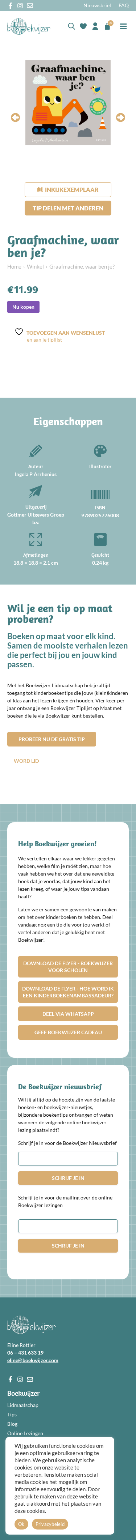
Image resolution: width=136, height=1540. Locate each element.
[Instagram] (20, 6)
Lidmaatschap (22, 1405)
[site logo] (28, 26)
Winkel (35, 266)
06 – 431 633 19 (25, 1352)
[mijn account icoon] (95, 26)
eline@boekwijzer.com (32, 1360)
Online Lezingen (25, 1433)
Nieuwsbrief (97, 5)
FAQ (124, 5)
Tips (12, 1414)
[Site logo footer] (31, 1325)
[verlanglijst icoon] (83, 26)
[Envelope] (30, 6)
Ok (21, 1524)
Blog (12, 1424)
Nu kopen (23, 307)
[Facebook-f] (10, 6)
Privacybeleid (50, 1524)
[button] (123, 26)
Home (14, 266)
